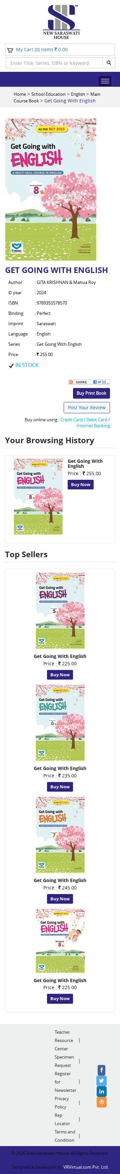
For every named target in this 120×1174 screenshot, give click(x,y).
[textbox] (54, 62)
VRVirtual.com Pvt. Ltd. (86, 1167)
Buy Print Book (91, 393)
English (78, 94)
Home (20, 94)
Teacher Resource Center (64, 1040)
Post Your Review (87, 407)
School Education (48, 94)
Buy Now (80, 484)
